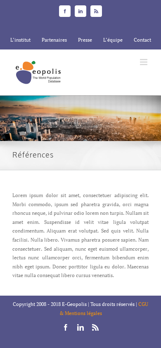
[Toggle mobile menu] (144, 62)
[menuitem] (20, 40)
